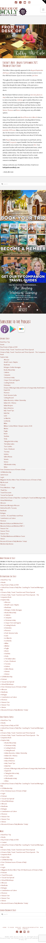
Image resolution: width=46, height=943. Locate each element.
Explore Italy (4, 357)
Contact (4, 842)
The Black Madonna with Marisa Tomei (12, 536)
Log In (2, 477)
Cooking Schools (9, 383)
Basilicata (7, 365)
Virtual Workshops (6, 500)
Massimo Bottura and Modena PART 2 (12, 526)
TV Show (11, 927)
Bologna (3, 513)
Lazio (5, 416)
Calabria (6, 372)
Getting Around (9, 398)
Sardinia (6, 436)
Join (3, 865)
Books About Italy (9, 370)
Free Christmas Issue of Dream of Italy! (12, 469)
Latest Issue (4, 475)
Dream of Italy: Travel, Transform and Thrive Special (17, 350)
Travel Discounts (5, 493)
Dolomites (7, 385)
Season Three (5, 531)
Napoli (8, 140)
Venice (5, 110)
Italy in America (8, 408)
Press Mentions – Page (7, 487)
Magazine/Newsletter (31, 927)
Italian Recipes (8, 405)
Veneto (6, 459)
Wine (5, 467)
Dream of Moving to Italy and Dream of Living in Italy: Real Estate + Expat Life (24, 389)
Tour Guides (8, 446)
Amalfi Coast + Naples (11, 362)
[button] (43, 9)
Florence (10, 110)
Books (2, 345)
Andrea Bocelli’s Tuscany (8, 508)
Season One (4, 528)
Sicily (5, 439)
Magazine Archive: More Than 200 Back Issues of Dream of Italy (20, 480)
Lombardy (7, 421)
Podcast (3, 485)
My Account (4, 482)
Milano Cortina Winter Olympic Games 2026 (18, 426)
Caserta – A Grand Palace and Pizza (11, 516)
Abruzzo (6, 360)
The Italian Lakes (9, 444)
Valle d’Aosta (8, 457)
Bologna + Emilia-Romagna (12, 367)
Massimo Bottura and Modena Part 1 (11, 523)
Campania (7, 375)
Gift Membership (5, 472)
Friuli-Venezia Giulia (10, 395)
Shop (19, 929)
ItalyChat (6, 413)
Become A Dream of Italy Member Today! (13, 541)
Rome (18, 110)
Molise (6, 429)
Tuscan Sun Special (6, 495)
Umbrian (20, 100)
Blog (41, 927)
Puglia (6, 431)
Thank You (3, 490)
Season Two (4, 534)
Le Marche (7, 418)
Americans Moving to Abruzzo (9, 505)
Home (5, 927)
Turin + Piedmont (9, 449)
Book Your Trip (5, 342)
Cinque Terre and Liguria (12, 380)
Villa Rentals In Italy (10, 464)
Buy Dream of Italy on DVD (9, 347)
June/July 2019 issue (9, 130)
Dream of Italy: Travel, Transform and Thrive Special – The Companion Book (22, 353)
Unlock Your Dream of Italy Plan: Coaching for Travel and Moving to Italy (22, 498)
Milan (5, 423)
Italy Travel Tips (9, 411)
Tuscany (6, 452)
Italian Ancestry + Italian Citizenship (15, 400)
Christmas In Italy (9, 378)
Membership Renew (6, 544)
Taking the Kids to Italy (11, 441)
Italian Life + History (10, 403)
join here (35, 75)
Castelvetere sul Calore (8, 518)
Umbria (6, 454)
